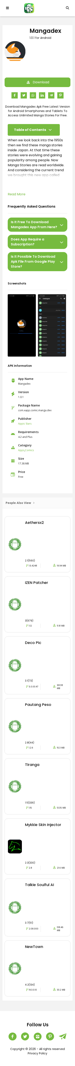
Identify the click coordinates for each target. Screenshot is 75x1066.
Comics (29, 450)
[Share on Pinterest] (60, 95)
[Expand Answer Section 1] (61, 225)
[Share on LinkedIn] (42, 95)
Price (21, 472)
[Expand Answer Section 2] (61, 242)
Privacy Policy (37, 1053)
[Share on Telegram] (51, 95)
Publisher (24, 419)
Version (23, 392)
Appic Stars (24, 423)
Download (41, 82)
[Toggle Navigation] (7, 8)
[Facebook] (12, 1036)
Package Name (29, 405)
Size (21, 458)
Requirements (28, 432)
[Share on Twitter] (23, 95)
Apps (21, 450)
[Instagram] (37, 1036)
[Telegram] (62, 1036)
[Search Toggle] (67, 8)
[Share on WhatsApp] (33, 95)
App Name (25, 379)
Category (25, 445)
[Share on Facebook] (14, 95)
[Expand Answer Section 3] (61, 262)
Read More (16, 194)
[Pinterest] (50, 1036)
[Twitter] (25, 1036)
